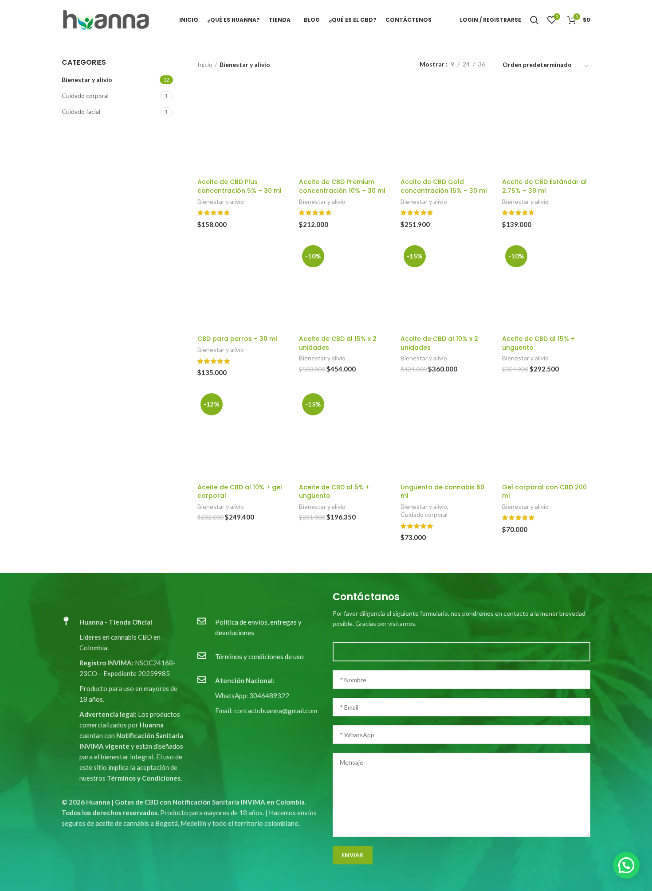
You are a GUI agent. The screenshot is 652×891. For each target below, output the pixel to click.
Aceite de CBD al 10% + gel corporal (239, 491)
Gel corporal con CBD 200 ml (544, 491)
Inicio (204, 64)
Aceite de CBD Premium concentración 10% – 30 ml (342, 186)
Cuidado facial (81, 111)
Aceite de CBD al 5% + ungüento (334, 491)
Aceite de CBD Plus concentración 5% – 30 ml (239, 186)
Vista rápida (279, 99)
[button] (626, 865)
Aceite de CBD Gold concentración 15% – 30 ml (444, 186)
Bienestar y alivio (87, 79)
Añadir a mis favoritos (279, 119)
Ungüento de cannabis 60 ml (442, 491)
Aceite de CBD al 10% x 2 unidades (439, 343)
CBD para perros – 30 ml (237, 338)
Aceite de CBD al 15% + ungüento (538, 343)
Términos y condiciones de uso (259, 656)
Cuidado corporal (85, 95)
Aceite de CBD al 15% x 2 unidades (338, 343)
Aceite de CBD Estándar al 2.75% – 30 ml (544, 186)
